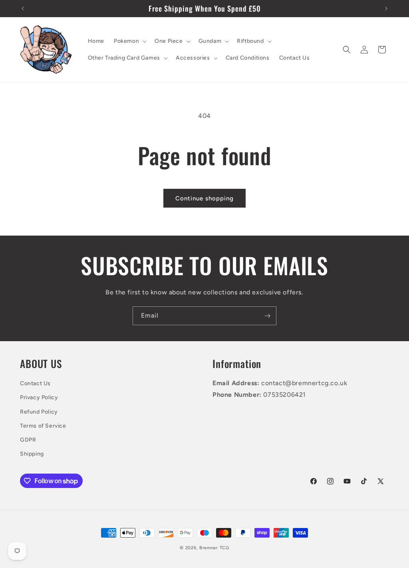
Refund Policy (39, 411)
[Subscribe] (267, 315)
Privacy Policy (39, 397)
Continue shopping (204, 198)
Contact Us (35, 383)
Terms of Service (43, 425)
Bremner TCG (214, 547)
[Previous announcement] (23, 8)
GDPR (28, 439)
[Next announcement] (386, 8)
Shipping (32, 453)
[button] (129, 41)
